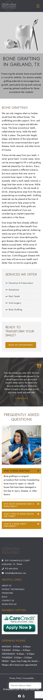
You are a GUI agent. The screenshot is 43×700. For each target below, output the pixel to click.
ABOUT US (6, 585)
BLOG (4, 596)
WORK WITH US (9, 604)
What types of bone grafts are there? (19, 515)
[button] (21, 470)
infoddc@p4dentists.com (15, 573)
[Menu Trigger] (38, 6)
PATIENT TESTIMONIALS (13, 589)
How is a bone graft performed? (15, 525)
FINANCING (7, 593)
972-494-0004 (11, 568)
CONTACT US (8, 600)
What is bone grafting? (17, 470)
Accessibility (28, 678)
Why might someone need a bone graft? (19, 505)
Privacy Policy (15, 678)
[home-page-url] (20, 550)
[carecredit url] (20, 624)
